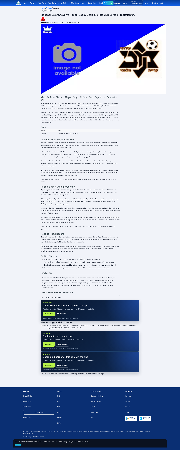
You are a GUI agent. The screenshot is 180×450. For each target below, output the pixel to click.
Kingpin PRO (39, 412)
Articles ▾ (65, 3)
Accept (18, 445)
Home (25, 3)
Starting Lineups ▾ (78, 3)
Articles (49, 8)
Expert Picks (27, 396)
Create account (157, 3)
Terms (127, 412)
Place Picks (42, 3)
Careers (128, 401)
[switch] (136, 3)
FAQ (92, 417)
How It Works (95, 412)
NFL (58, 396)
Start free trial (62, 314)
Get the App (108, 3)
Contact (128, 396)
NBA (58, 401)
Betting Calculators (97, 396)
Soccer (59, 417)
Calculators (92, 3)
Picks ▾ (32, 3)
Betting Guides (96, 401)
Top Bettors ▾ (53, 3)
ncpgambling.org (28, 433)
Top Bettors (27, 407)
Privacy (127, 407)
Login (147, 3)
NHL (58, 412)
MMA (59, 423)
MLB (58, 407)
